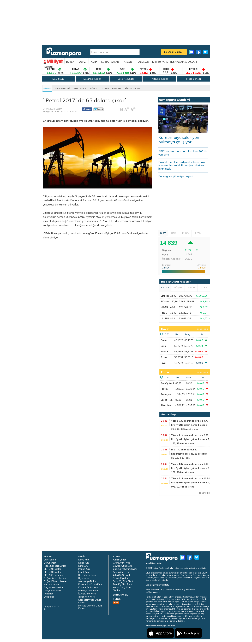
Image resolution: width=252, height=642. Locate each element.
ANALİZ (128, 61)
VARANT (116, 61)
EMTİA (105, 61)
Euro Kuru (83, 565)
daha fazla (202, 329)
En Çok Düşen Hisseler (55, 581)
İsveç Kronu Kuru (87, 593)
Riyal (163, 363)
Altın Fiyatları (120, 559)
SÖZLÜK (48, 67)
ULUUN (165, 318)
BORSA (70, 61)
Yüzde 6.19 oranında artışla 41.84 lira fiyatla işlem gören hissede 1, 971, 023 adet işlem (190, 482)
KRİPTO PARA (160, 61)
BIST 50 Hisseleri (53, 572)
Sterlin (165, 351)
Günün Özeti (50, 562)
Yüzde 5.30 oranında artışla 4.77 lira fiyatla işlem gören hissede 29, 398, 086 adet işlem (189, 424)
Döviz (165, 329)
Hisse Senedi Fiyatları (55, 565)
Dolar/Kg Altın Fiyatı (123, 581)
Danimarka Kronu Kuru (90, 584)
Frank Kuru (83, 572)
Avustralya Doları (87, 581)
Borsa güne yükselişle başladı (175, 176)
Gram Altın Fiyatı (121, 562)
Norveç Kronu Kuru (88, 590)
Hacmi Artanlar (52, 584)
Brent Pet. (166, 399)
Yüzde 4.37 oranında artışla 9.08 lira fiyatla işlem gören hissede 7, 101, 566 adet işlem (190, 468)
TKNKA (165, 301)
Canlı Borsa (50, 559)
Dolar (164, 340)
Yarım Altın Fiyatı (121, 572)
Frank (164, 357)
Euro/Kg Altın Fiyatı (122, 584)
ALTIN (94, 61)
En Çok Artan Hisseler (55, 578)
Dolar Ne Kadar (92, 78)
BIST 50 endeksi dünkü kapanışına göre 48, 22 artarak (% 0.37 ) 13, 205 (189, 453)
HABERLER (143, 61)
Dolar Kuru (83, 562)
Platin (164, 388)
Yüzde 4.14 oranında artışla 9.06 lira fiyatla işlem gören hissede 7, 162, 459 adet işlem (190, 439)
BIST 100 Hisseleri (53, 575)
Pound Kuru (84, 569)
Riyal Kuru (83, 578)
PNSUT (165, 312)
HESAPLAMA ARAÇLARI (183, 61)
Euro (163, 346)
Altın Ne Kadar (160, 78)
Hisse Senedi (193, 78)
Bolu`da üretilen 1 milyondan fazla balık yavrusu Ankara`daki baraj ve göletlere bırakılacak (181, 165)
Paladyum (166, 394)
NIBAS (164, 307)
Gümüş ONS (167, 383)
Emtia (165, 372)
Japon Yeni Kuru (86, 596)
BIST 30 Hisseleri (53, 569)
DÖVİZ (82, 61)
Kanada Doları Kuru (88, 587)
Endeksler (49, 596)
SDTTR (165, 295)
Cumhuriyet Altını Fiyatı (125, 569)
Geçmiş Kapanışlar (53, 587)
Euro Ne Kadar (126, 78)
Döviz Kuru (58, 78)
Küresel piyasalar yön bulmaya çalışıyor (178, 139)
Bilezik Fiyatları (121, 578)
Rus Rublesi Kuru (87, 575)
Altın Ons (166, 405)
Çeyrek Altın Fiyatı (122, 565)
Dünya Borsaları (52, 590)
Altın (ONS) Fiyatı (121, 575)
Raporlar (48, 593)
